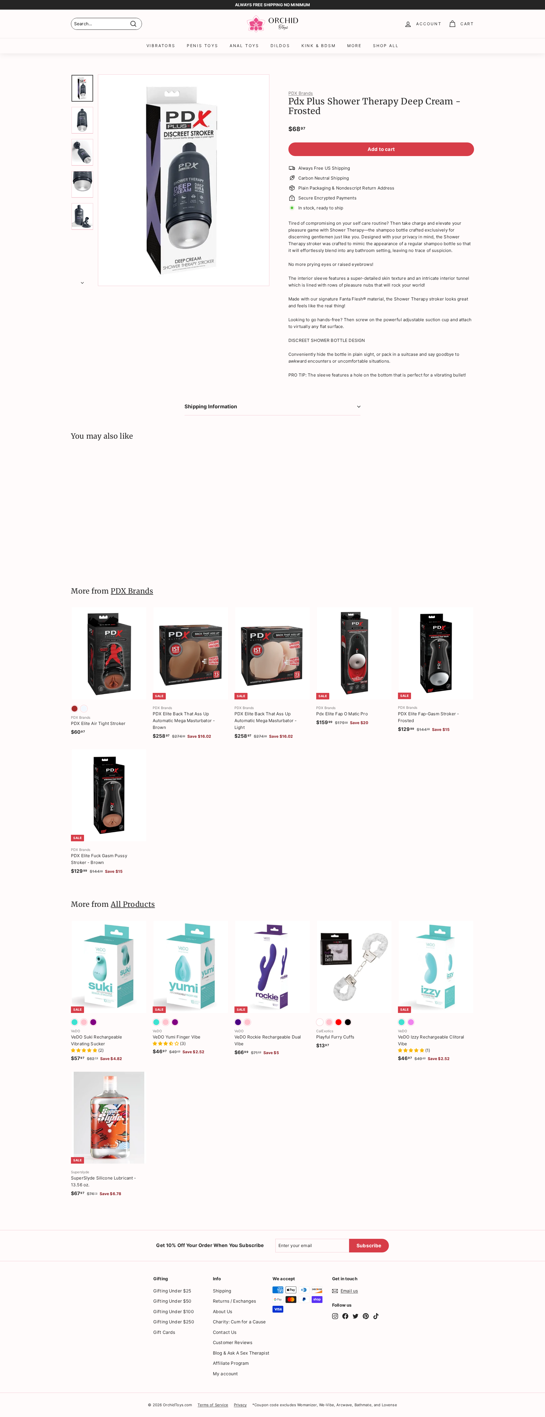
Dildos (280, 45)
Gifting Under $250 (173, 1322)
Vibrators (160, 45)
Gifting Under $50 (172, 1301)
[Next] (82, 281)
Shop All (386, 45)
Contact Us (225, 1332)
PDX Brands (300, 93)
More (354, 45)
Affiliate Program (231, 1363)
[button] (84, 1050)
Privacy (240, 1405)
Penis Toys (202, 45)
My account (225, 1373)
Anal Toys (244, 45)
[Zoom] (183, 180)
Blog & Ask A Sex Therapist (241, 1353)
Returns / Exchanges (234, 1301)
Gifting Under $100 (173, 1311)
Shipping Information (211, 406)
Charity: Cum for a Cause (239, 1322)
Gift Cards (164, 1332)
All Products (133, 904)
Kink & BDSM (318, 45)
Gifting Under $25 (172, 1291)
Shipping (222, 1291)
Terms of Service (213, 1405)
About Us (222, 1311)
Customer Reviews (232, 1342)
